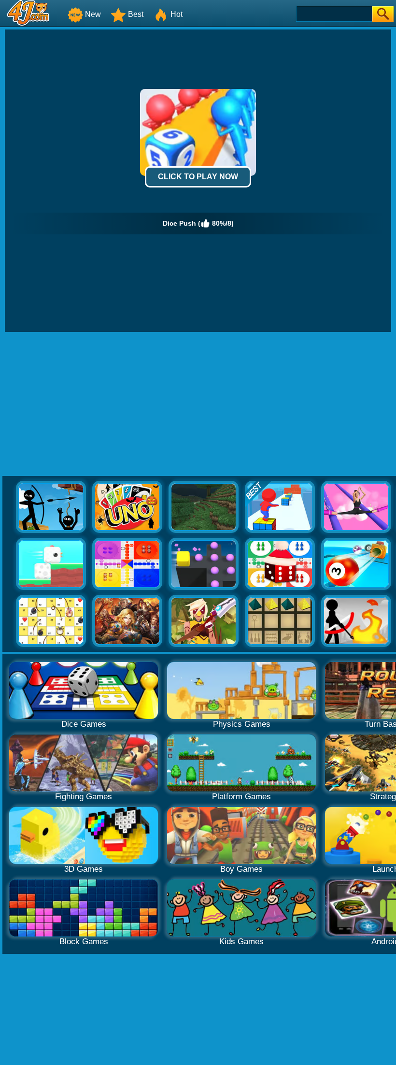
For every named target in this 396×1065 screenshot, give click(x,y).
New (93, 14)
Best (135, 14)
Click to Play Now (198, 177)
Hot (176, 14)
